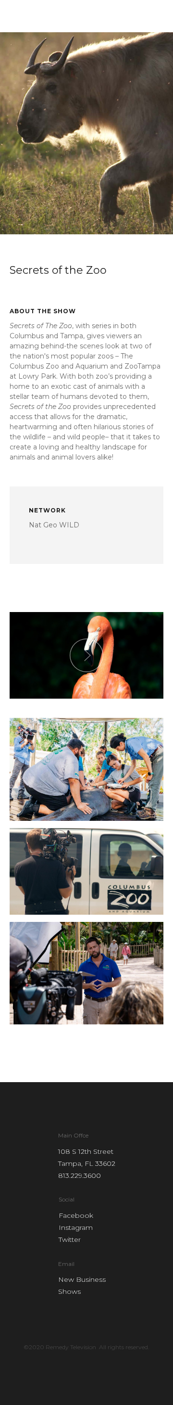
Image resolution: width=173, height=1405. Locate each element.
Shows (69, 1291)
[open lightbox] (86, 655)
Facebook (76, 1215)
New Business (82, 1279)
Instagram (76, 1227)
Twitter (70, 1239)
